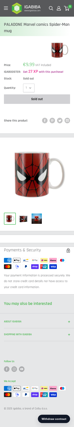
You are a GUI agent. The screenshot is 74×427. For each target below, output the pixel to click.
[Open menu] (6, 8)
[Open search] (51, 8)
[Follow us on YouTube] (21, 369)
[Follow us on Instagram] (14, 369)
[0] (66, 8)
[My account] (59, 8)
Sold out (37, 99)
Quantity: (10, 88)
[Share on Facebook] (45, 121)
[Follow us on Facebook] (6, 369)
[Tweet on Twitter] (60, 121)
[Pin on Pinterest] (52, 121)
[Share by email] (67, 121)
